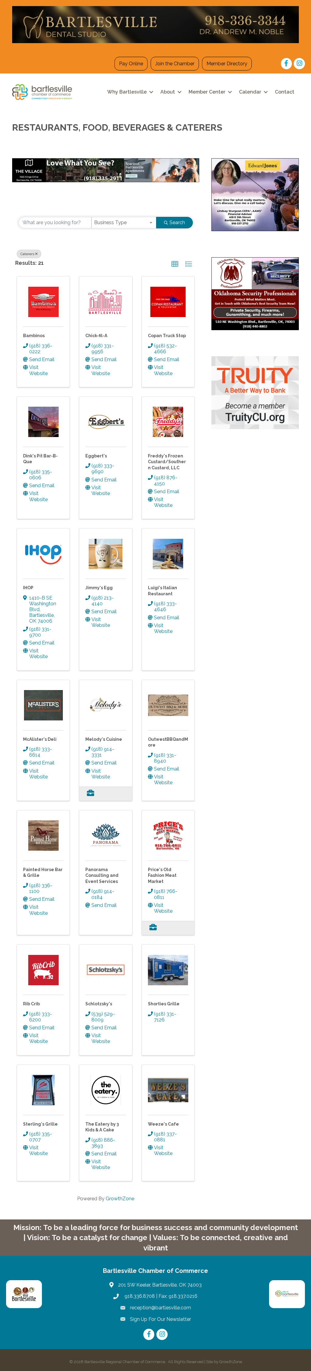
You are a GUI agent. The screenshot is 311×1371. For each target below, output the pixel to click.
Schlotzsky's (98, 1003)
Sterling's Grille (40, 1124)
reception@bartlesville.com (160, 1308)
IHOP (28, 587)
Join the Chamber (174, 64)
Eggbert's (96, 455)
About (167, 92)
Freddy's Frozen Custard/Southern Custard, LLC (167, 461)
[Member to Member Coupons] (90, 794)
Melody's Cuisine (103, 739)
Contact (284, 92)
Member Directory (227, 64)
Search (177, 222)
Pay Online (131, 64)
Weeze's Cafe (163, 1124)
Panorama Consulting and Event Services (101, 875)
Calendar (250, 92)
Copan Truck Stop (167, 335)
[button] (175, 264)
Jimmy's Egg (99, 587)
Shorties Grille (163, 1003)
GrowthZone (120, 1199)
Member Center (207, 92)
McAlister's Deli (39, 739)
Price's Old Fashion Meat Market (162, 875)
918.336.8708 (139, 1296)
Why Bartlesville (127, 92)
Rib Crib (31, 1003)
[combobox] (123, 222)
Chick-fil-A (96, 335)
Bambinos (34, 335)
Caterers (27, 254)
